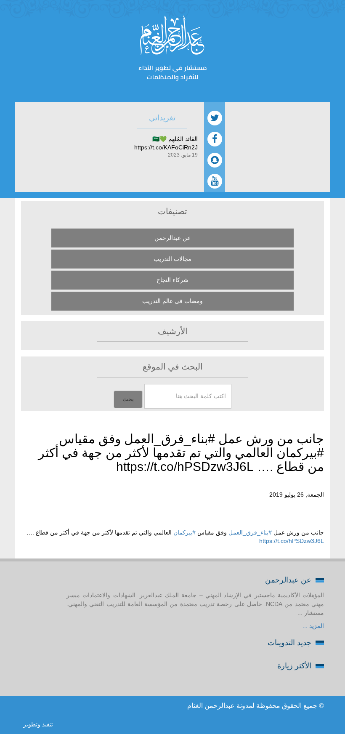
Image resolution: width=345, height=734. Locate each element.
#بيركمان (184, 532)
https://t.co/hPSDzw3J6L (291, 540)
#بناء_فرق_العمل (250, 532)
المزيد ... (313, 625)
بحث (128, 399)
